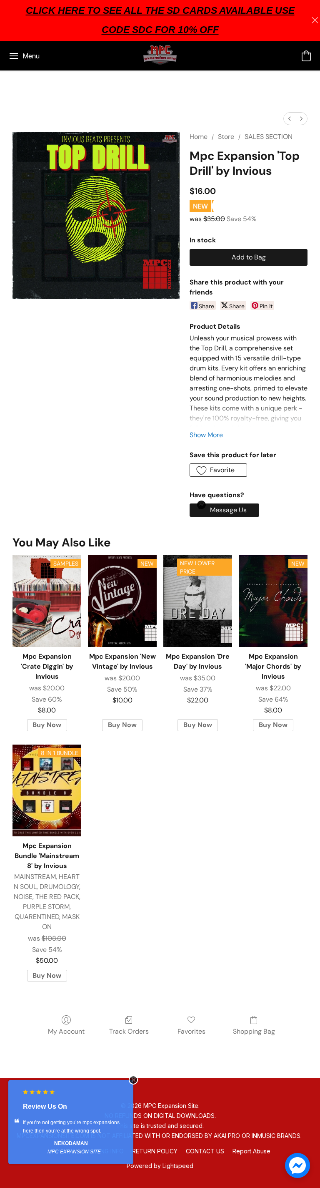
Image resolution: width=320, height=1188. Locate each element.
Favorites (191, 1031)
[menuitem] (289, 119)
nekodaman (71, 1143)
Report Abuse (251, 1151)
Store (226, 136)
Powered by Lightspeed (160, 1165)
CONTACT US (205, 1151)
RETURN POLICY (155, 1151)
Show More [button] (206, 434)
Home (199, 136)
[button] (159, 55)
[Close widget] (133, 1080)
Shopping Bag (254, 1031)
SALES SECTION (268, 136)
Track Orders (129, 1031)
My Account (66, 1031)
